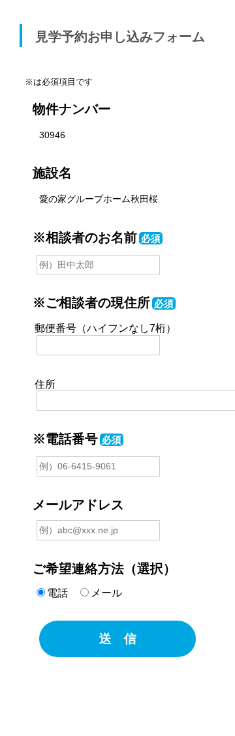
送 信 (117, 638)
